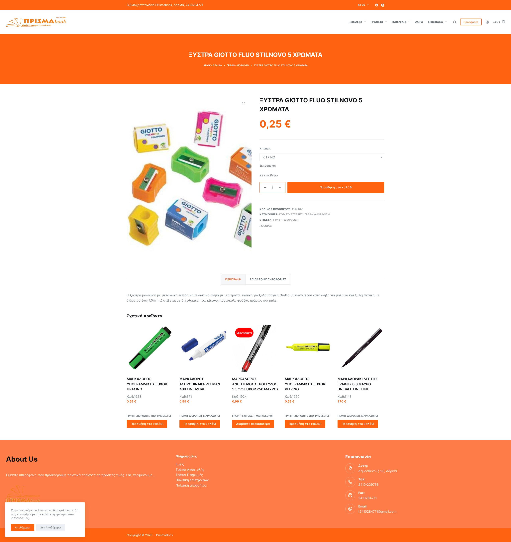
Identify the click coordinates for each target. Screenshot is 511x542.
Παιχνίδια (399, 22)
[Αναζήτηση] (454, 22)
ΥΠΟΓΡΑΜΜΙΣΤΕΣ (161, 415)
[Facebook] (376, 5)
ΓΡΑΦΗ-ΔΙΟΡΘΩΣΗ (317, 214)
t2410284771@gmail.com (377, 511)
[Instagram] (382, 5)
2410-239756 (368, 485)
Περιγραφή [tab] (233, 279)
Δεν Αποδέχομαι (50, 527)
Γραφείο (377, 22)
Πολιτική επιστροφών (192, 480)
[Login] (487, 22)
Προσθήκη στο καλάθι (336, 187)
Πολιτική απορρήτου (191, 485)
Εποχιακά (435, 22)
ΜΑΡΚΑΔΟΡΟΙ (211, 415)
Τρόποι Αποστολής (190, 470)
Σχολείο (355, 22)
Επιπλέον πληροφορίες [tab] (268, 279)
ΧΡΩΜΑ (265, 149)
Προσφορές (470, 22)
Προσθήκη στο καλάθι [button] (147, 424)
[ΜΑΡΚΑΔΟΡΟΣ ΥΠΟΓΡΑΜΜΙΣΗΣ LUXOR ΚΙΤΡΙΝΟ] (308, 348)
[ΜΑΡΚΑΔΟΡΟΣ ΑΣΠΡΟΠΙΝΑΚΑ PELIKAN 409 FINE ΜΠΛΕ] (202, 348)
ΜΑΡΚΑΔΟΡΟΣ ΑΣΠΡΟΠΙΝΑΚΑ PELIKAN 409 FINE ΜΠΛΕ (199, 384)
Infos (361, 4)
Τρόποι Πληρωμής (189, 475)
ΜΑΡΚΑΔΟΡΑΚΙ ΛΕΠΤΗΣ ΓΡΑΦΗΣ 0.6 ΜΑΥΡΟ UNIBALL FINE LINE (357, 384)
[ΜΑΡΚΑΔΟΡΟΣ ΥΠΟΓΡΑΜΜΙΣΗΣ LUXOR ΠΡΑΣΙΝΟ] (150, 348)
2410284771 (367, 498)
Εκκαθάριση (267, 165)
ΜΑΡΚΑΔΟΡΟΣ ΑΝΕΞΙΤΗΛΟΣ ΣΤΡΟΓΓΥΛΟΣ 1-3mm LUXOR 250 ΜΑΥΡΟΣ (255, 384)
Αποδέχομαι (22, 527)
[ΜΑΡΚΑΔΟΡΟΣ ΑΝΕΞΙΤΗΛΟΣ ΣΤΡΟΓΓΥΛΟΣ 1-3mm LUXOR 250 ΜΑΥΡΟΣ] (255, 348)
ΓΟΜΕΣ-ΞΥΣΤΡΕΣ (291, 214)
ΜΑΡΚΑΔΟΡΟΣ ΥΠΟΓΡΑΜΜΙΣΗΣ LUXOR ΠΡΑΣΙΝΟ (147, 384)
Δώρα (419, 22)
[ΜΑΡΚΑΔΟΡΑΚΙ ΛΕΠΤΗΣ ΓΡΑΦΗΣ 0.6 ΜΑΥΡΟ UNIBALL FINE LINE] (361, 348)
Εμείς (180, 464)
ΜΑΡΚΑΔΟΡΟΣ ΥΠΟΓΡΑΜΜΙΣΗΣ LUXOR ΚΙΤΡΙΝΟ (305, 384)
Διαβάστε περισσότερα (253, 424)
